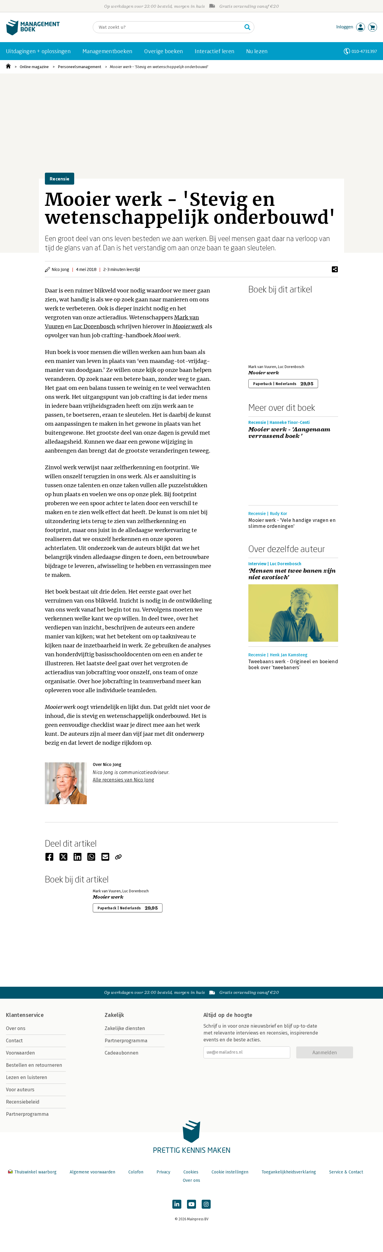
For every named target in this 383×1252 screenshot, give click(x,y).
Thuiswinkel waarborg (35, 1172)
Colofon (135, 1172)
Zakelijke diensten (125, 1028)
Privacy (163, 1172)
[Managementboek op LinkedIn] (176, 1204)
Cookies (190, 1172)
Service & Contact (346, 1172)
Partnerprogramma (27, 1114)
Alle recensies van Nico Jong (123, 780)
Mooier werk (188, 326)
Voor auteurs (20, 1089)
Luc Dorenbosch (94, 326)
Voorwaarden (20, 1053)
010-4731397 (364, 51)
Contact (14, 1040)
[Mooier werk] (269, 328)
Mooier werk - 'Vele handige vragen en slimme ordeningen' (292, 523)
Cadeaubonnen (122, 1053)
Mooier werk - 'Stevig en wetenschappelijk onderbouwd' (159, 67)
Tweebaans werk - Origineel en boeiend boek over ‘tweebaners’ (293, 664)
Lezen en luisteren (26, 1077)
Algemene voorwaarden (92, 1172)
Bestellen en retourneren (34, 1065)
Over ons (15, 1028)
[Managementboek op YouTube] (191, 1204)
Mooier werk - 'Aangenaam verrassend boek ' (289, 432)
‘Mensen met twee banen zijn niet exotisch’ (292, 574)
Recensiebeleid (22, 1102)
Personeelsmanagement (79, 67)
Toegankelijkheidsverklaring (289, 1172)
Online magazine (34, 67)
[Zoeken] (247, 27)
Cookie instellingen (230, 1172)
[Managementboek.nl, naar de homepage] (33, 33)
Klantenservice (25, 1015)
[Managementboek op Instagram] (206, 1204)
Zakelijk (114, 1015)
